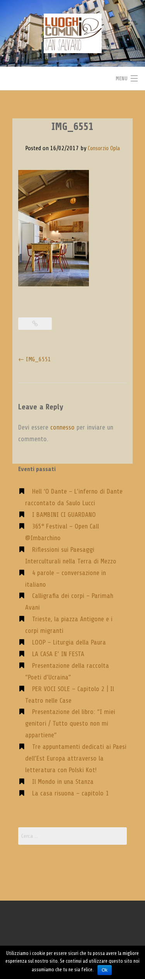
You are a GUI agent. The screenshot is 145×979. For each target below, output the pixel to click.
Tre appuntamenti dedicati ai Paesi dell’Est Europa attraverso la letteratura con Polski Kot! (75, 758)
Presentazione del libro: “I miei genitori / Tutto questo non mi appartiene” (70, 723)
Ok (104, 970)
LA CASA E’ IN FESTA (58, 654)
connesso (62, 427)
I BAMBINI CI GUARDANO (64, 514)
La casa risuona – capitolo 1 (70, 793)
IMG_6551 (34, 359)
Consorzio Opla (104, 148)
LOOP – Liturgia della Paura (69, 642)
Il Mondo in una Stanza (63, 781)
